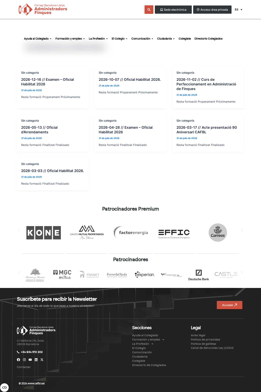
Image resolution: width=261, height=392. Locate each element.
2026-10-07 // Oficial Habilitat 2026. (130, 79)
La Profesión (140, 343)
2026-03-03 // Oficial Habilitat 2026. (52, 171)
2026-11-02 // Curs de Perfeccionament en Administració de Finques (206, 84)
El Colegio (139, 348)
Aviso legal (198, 335)
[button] (19, 230)
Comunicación (142, 352)
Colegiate (138, 361)
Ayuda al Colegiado (145, 335)
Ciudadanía (140, 356)
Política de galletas (203, 343)
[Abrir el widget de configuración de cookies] (4, 387)
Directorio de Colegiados (149, 365)
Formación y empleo (146, 339)
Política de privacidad (205, 339)
